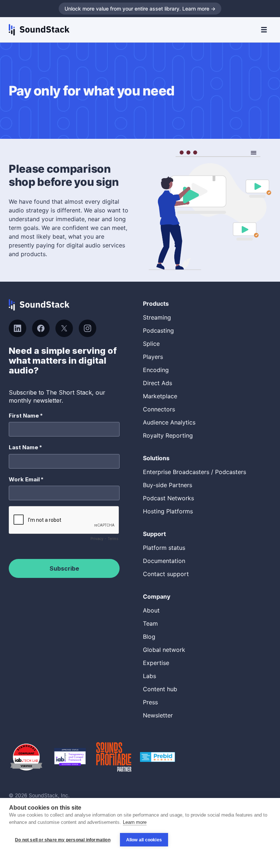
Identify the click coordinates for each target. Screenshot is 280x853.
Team (150, 623)
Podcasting (158, 330)
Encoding (156, 369)
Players (153, 356)
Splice (151, 343)
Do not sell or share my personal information (62, 839)
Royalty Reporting (168, 435)
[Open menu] (264, 30)
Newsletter (158, 715)
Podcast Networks (168, 498)
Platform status (164, 547)
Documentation (164, 560)
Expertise (156, 662)
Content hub (160, 689)
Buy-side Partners (167, 485)
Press (150, 702)
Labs (149, 676)
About (151, 610)
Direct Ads (157, 383)
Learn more (135, 822)
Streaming (157, 317)
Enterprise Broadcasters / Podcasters (194, 472)
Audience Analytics (169, 422)
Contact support (166, 574)
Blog (149, 636)
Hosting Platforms (168, 511)
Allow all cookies (144, 839)
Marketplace (160, 396)
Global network (164, 649)
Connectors (159, 409)
